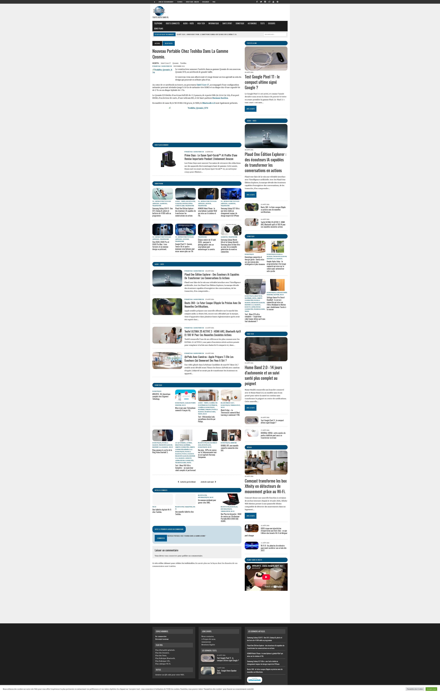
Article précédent (188, 482)
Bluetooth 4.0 (208, 103)
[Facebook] (257, 1)
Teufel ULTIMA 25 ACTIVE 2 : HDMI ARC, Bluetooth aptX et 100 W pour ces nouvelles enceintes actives (212, 333)
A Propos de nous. (208, 639)
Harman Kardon (220, 98)
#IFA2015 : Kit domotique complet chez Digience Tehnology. (161, 396)
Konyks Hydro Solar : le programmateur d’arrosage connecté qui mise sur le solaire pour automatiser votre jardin (276, 266)
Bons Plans (158, 28)
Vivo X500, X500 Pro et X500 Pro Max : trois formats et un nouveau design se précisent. (160, 245)
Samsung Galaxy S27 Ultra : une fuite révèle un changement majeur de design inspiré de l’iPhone (230, 212)
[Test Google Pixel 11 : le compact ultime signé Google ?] (266, 69)
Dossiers (271, 23)
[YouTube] (273, 1)
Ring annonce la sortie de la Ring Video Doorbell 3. (162, 451)
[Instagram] (265, 1)
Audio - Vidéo (180, 201)
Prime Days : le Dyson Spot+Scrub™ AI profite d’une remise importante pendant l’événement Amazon (210, 157)
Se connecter (160, 636)
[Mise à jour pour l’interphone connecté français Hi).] (185, 399)
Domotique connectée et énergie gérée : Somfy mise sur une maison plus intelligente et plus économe (255, 261)
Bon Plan (233, 507)
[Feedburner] (281, 1)
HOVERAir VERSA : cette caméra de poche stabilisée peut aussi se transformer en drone (273, 435)
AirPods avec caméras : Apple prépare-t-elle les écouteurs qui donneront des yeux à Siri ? (208, 358)
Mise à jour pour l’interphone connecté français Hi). (185, 409)
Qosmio (176, 63)
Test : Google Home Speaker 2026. (227, 671)
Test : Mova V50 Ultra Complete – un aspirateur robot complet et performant (185, 468)
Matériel (201, 409)
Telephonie (158, 23)
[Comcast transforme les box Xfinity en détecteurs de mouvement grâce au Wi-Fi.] (266, 473)
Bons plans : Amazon (192, 2)
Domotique (240, 23)
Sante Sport (227, 23)
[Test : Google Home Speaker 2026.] (208, 673)
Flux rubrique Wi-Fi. (163, 664)
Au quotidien (180, 443)
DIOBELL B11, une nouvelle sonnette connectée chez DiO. (229, 448)
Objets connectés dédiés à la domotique (185, 449)
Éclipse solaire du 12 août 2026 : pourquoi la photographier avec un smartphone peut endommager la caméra (207, 244)
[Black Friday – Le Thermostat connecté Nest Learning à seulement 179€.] (231, 399)
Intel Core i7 (166, 63)
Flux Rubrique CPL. (162, 661)
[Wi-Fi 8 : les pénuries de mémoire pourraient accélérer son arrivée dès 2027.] (251, 548)
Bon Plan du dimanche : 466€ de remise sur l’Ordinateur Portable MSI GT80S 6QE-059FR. (231, 518)
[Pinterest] (277, 1)
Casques (178, 203)
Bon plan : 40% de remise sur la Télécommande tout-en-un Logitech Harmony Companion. (207, 454)
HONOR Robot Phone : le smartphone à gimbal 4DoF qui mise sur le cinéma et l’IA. (207, 212)
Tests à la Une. (252, 43)
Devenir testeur (162, 639)
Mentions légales (208, 644)
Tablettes (188, 507)
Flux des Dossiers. (162, 653)
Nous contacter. (207, 636)
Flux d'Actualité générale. (165, 650)
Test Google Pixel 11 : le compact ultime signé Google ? (262, 81)
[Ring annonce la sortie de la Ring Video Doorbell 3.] (162, 439)
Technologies (209, 412)
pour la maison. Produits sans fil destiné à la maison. (162, 445)
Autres (189, 443)
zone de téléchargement (165, 2)
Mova (254, 298)
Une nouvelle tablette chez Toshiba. (184, 513)
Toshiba (183, 63)
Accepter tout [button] (431, 689)
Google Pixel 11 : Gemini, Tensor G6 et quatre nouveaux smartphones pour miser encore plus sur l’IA (185, 248)
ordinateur (225, 511)
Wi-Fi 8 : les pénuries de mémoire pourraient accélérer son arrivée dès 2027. (273, 548)
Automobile (252, 23)
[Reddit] (269, 1)
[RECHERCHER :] (275, 34)
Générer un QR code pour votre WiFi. (169, 674)
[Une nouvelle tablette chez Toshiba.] (185, 503)
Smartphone (159, 183)
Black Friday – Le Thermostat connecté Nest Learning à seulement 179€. (230, 412)
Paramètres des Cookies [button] (415, 689)
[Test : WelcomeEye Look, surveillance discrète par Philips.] (208, 399)
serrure (233, 443)
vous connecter (170, 555)
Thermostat (235, 405)
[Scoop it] (286, 1)
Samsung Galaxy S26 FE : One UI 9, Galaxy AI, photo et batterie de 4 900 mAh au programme (162, 212)
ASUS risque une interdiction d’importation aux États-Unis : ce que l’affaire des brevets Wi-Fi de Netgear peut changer (266, 532)
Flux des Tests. (161, 655)
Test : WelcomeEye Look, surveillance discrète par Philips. (207, 419)
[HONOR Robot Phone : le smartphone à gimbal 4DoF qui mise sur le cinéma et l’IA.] (208, 198)
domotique (158, 385)
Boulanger (205, 2)
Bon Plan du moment (162, 145)
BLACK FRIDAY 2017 (227, 403)
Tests (262, 23)
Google (186, 239)
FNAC (214, 2)
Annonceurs (206, 642)
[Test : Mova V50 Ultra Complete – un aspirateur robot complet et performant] (185, 439)
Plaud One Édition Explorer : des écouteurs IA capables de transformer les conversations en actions (185, 212)
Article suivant (207, 482)
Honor (185, 203)
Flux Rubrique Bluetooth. (165, 658)
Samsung (163, 203)
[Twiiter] (261, 1)
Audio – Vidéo (188, 23)
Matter (276, 295)
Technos (179, 2)
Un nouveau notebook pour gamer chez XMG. (207, 501)
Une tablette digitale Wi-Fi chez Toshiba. (161, 510)
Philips (208, 409)
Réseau (249, 447)
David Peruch (167, 66)
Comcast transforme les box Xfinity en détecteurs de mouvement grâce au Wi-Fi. (266, 486)
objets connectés (173, 23)
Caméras (201, 407)
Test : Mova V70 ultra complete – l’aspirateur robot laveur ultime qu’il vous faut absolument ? (255, 318)
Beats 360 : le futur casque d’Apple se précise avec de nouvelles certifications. (212, 304)
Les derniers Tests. (209, 650)
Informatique (213, 23)
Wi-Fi (184, 405)
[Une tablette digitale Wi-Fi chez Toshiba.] (162, 503)
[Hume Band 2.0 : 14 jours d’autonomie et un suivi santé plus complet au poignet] (266, 359)
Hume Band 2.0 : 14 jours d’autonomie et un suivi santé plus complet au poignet (263, 375)
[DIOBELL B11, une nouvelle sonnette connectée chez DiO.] (231, 439)
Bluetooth (190, 201)
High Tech (201, 23)
